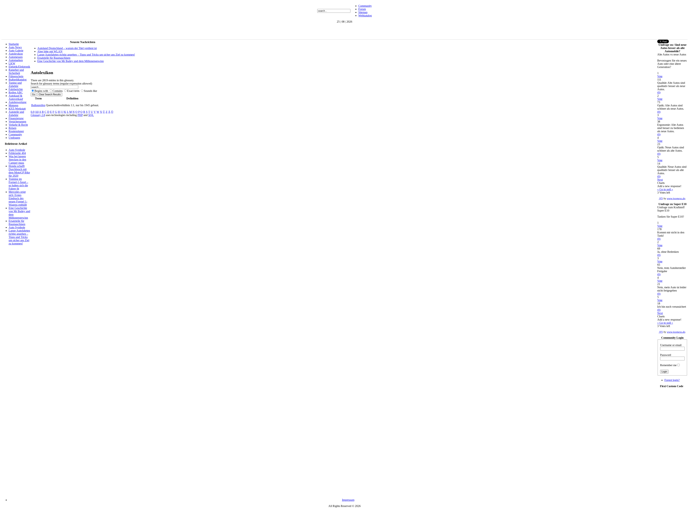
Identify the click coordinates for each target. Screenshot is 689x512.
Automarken (16, 60)
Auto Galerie (16, 50)
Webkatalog (365, 15)
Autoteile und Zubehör (16, 113)
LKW (12, 63)
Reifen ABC (16, 92)
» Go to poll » (665, 189)
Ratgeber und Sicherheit (16, 71)
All (37, 111)
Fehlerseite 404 (17, 153)
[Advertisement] (66, 31)
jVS (661, 198)
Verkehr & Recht (18, 124)
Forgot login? (672, 380)
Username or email (670, 345)
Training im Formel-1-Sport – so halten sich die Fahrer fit (18, 183)
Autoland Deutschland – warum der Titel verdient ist (67, 48)
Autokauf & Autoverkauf (16, 97)
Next (660, 179)
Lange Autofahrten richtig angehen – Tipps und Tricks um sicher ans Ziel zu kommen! (19, 237)
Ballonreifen (38, 105)
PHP (80, 115)
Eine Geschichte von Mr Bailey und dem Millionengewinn (70, 61)
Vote (659, 76)
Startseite (14, 44)
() (658, 92)
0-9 (32, 111)
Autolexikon (16, 53)
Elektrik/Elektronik (19, 66)
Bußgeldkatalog (18, 79)
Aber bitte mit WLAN (49, 51)
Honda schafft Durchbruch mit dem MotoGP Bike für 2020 (19, 171)
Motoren (13, 105)
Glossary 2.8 (38, 115)
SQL (91, 115)
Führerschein (16, 76)
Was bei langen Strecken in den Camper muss (17, 159)
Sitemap (362, 12)
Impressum (348, 499)
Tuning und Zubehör (15, 84)
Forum (362, 9)
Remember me (668, 365)
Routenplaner (16, 131)
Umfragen (14, 137)
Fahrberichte (16, 89)
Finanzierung (16, 118)
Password (665, 354)
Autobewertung (17, 102)
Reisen (12, 128)
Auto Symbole (17, 149)
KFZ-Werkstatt (17, 108)
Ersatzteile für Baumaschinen (17, 222)
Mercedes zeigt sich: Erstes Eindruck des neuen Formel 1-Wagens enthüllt (18, 198)
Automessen (16, 56)
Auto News (15, 47)
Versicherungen (17, 121)
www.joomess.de (676, 198)
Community (365, 5)
